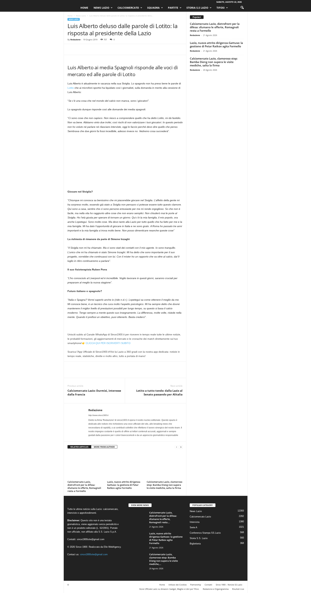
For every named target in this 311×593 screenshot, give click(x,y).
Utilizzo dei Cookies (177, 584)
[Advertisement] (125, 163)
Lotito (70, 87)
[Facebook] (71, 49)
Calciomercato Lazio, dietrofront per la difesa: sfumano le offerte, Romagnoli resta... (163, 517)
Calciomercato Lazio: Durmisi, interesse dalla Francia (94, 392)
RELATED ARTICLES (79, 446)
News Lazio (101, 7)
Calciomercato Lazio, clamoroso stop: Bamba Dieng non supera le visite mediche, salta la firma (164, 485)
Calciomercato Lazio (200, 516)
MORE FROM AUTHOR (104, 446)
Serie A (193, 527)
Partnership (195, 584)
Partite (173, 7)
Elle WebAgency (112, 547)
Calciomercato (128, 7)
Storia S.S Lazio (197, 7)
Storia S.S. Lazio (199, 538)
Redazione (75, 39)
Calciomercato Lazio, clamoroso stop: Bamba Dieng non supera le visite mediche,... (163, 559)
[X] (79, 49)
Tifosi (221, 7)
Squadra (153, 7)
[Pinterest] (87, 49)
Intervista (194, 522)
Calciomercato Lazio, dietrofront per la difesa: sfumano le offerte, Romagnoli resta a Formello (84, 486)
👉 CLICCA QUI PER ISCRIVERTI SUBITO (106, 343)
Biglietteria (195, 543)
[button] (242, 8)
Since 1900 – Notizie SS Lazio (229, 584)
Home (84, 7)
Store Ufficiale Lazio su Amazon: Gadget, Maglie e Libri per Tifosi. (169, 589)
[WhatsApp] (96, 49)
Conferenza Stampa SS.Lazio (205, 532)
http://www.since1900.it (98, 415)
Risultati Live (238, 589)
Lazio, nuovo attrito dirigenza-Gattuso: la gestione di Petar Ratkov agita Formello (124, 485)
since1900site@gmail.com (90, 539)
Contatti (208, 584)
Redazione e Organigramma (216, 589)
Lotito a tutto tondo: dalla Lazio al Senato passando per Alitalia (159, 392)
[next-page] (181, 447)
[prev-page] (176, 447)
